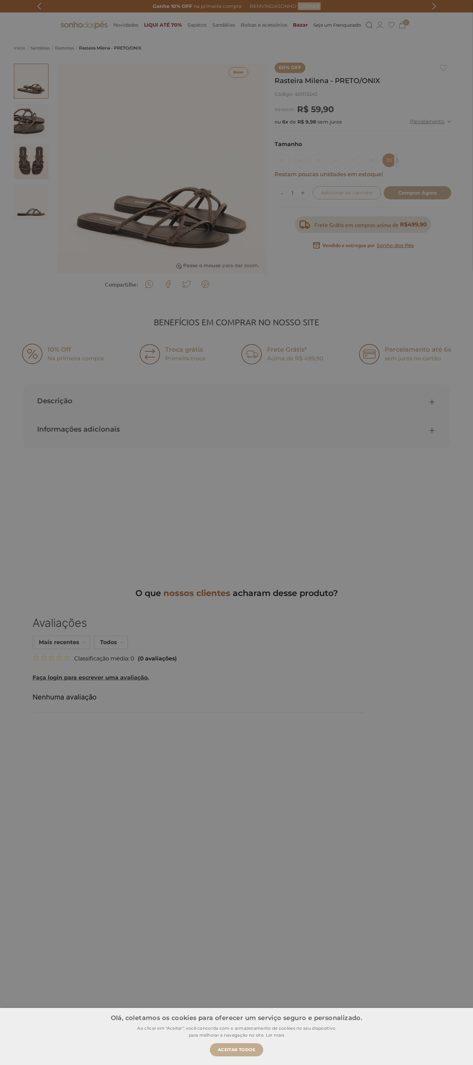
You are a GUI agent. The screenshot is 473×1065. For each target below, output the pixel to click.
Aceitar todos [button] (236, 1049)
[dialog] (236, 532)
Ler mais (275, 1035)
